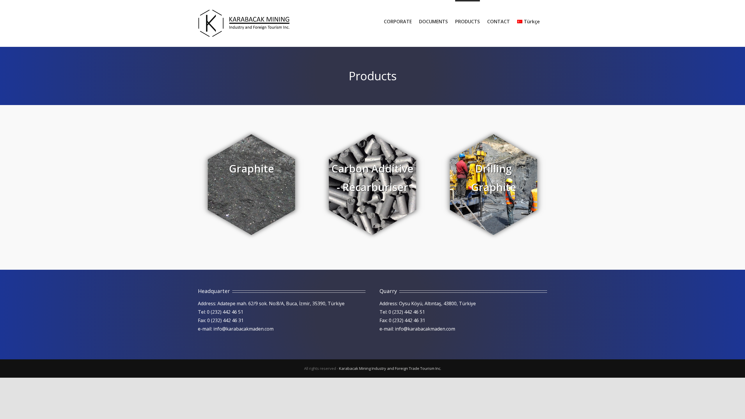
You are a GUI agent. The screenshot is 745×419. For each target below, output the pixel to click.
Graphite (251, 168)
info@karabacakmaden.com (243, 329)
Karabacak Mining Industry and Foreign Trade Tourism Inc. (390, 368)
